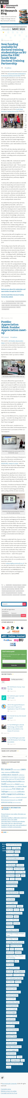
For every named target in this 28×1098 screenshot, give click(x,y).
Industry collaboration (12, 920)
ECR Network (10, 875)
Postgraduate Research (11, 593)
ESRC (18, 303)
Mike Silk (8, 305)
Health (3, 784)
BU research (7, 769)
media (15, 786)
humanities (9, 916)
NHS (12, 949)
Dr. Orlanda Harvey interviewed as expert (16, 717)
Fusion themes (10, 899)
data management (19, 868)
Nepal (25, 786)
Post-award (10, 964)
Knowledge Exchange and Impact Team (15, 934)
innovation (22, 784)
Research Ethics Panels (13, 1002)
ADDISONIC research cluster (9, 463)
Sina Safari (22, 595)
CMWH (2, 772)
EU (15, 779)
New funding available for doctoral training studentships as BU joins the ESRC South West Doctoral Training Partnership (13, 54)
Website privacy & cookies (9, 1091)
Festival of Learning (12, 885)
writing (8, 1067)
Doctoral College (10, 301)
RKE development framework (8, 800)
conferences (20, 865)
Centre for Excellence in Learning (15, 858)
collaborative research (9, 775)
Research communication (13, 992)
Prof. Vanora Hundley (13, 791)
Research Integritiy (11, 1009)
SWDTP (18, 307)
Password (13, 613)
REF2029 (18, 981)
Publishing (9, 975)
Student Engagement (12, 1050)
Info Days (9, 923)
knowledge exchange (7, 786)
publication (21, 791)
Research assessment (12, 985)
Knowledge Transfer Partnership (15, 942)
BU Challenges (16, 848)
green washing (10, 589)
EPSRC (18, 875)
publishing (19, 794)
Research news (11, 1019)
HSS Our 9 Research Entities (14, 913)
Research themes (11, 1033)
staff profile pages (11, 1043)
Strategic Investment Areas (14, 1046)
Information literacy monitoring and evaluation (13, 821)
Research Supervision (12, 1029)
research (5, 797)
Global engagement (12, 903)
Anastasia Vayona (17, 585)
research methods (11, 1016)
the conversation (11, 1057)
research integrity (11, 1012)
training (9, 802)
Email (3, 659)
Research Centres (11, 988)
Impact (16, 916)
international (10, 926)
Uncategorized (5, 309)
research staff (16, 595)
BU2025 (17, 851)
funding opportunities (14, 781)
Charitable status (6, 1089)
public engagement (8, 794)
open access (8, 789)
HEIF (21, 909)
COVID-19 (9, 868)
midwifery (19, 786)
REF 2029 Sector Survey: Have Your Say (16, 688)
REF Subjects (10, 981)
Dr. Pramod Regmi (21, 777)
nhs (2, 789)
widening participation (17, 802)
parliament (18, 952)
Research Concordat (7, 595)
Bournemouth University (10, 7)
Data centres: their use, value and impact (11, 823)
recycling (20, 593)
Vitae (22, 1060)
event (15, 587)
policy (16, 961)
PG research (6, 337)
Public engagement (19, 971)
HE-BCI (16, 909)
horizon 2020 (10, 784)
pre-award (10, 971)
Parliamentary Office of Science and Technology (15, 956)
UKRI (4, 832)
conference (21, 775)
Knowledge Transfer (12, 939)
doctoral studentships (20, 301)
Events (22, 779)
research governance (12, 1005)
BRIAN (8, 848)
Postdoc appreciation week (8, 591)
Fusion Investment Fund (13, 896)
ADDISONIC (9, 585)
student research (11, 1053)
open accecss (18, 949)
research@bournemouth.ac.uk (15, 563)
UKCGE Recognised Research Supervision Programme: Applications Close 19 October (16, 707)
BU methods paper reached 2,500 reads (15, 697)
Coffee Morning (11, 865)
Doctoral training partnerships (9, 303)
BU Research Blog (9, 12)
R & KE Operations (19, 975)
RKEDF (16, 800)
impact (17, 784)
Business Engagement (12, 855)
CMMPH (23, 769)
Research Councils (12, 797)
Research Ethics (11, 998)
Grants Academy (11, 906)
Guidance (20, 906)
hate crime (9, 909)
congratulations (5, 777)
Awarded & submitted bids (14, 844)
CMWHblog (7, 772)
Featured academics (12, 882)
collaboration (14, 772)
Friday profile (10, 889)
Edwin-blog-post (6, 779)
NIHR (4, 789)
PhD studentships (15, 305)
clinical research (16, 769)
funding (3, 781)
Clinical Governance (12, 862)
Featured (4, 589)
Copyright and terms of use (9, 1093)
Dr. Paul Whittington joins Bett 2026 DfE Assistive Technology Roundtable (16, 740)
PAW (21, 589)
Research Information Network (11, 808)
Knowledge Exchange (12, 930)
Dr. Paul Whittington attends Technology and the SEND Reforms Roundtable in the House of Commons (15, 728)
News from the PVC (16, 945)
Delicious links (10, 872)
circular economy (8, 587)
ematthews (8, 68)
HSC (14, 784)
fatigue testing (21, 587)
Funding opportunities (12, 892)
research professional (21, 797)
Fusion (23, 781)
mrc (8, 945)
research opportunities (12, 1022)
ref (24, 794)
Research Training (11, 1036)
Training (20, 1057)
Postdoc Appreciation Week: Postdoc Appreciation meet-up (14, 327)
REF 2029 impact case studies (15, 978)
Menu (6, 2)
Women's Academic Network (14, 1063)
